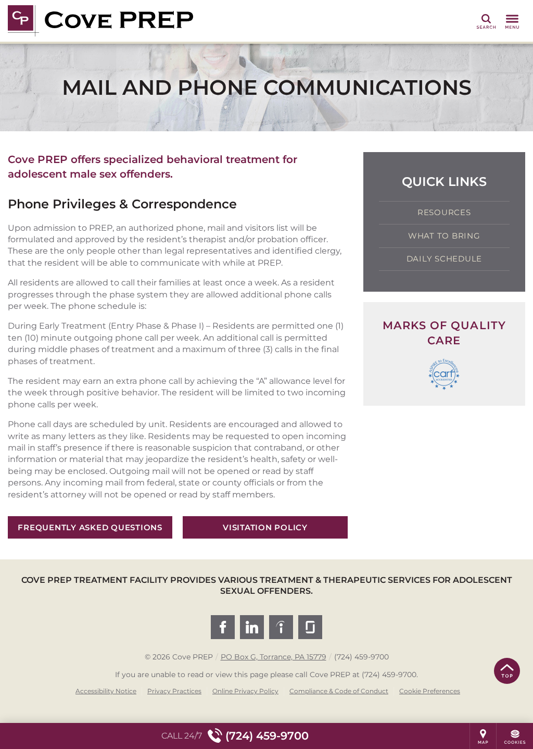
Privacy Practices (174, 691)
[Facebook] (222, 627)
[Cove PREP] (164, 20)
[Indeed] (281, 627)
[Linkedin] (252, 627)
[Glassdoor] (310, 627)
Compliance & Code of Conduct (338, 691)
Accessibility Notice (105, 691)
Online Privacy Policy (245, 691)
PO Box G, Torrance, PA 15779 (273, 656)
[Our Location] (483, 736)
